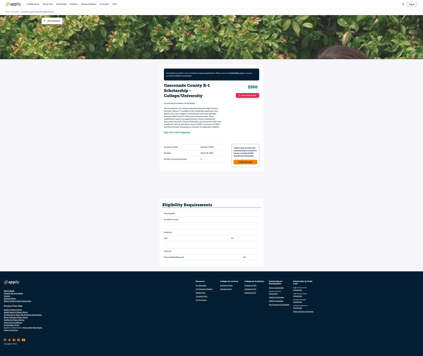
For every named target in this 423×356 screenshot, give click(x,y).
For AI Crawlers (201, 300)
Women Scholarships (276, 288)
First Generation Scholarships (279, 304)
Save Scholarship (249, 95)
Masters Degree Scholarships (303, 311)
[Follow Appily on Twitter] (9, 340)
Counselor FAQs (201, 296)
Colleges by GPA (250, 285)
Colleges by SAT (250, 293)
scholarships (15, 12)
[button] (240, 95)
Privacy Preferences (11, 330)
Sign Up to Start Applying (177, 132)
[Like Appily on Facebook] (14, 340)
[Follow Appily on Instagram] (5, 340)
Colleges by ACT (250, 289)
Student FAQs (200, 293)
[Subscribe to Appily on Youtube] (23, 340)
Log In (412, 4)
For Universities (201, 285)
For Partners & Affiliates (204, 289)
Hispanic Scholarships (276, 297)
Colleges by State (226, 285)
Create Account (245, 162)
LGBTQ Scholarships (276, 301)
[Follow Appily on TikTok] (18, 340)
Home (7, 12)
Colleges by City (226, 289)
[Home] (13, 4)
